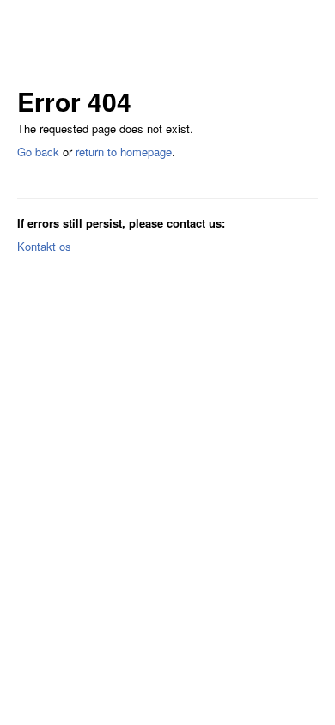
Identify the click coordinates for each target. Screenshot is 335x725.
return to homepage (124, 151)
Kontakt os (44, 246)
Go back (38, 151)
